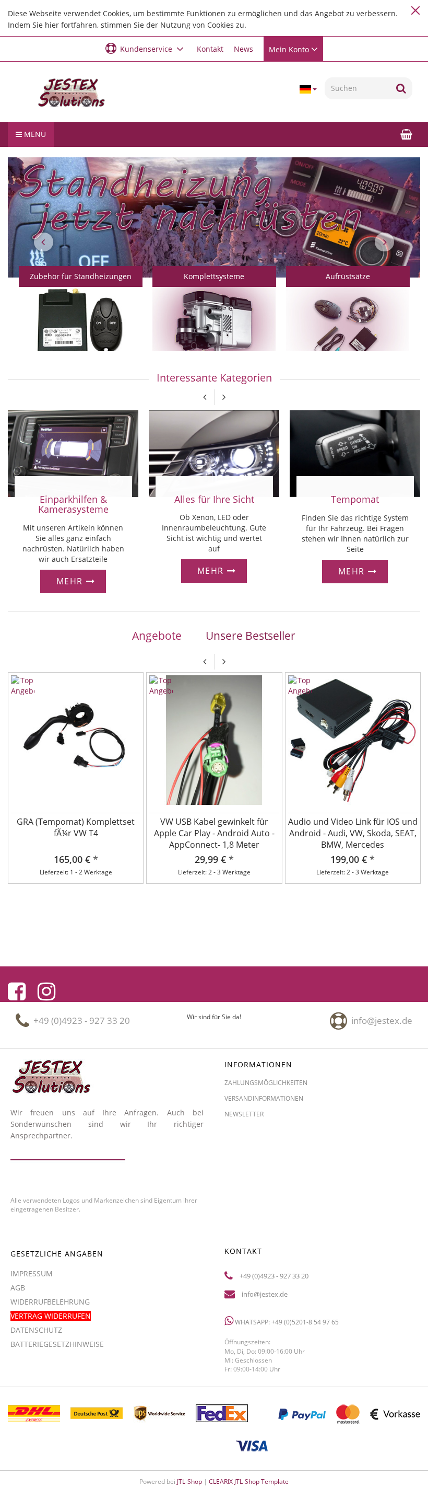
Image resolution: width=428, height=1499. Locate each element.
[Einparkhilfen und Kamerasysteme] (73, 452)
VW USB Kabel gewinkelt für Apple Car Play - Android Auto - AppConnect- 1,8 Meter (214, 833)
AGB (17, 1288)
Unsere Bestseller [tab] (250, 635)
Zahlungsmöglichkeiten (265, 1082)
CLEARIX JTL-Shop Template (249, 1481)
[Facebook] (17, 991)
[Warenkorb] (406, 134)
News (243, 49)
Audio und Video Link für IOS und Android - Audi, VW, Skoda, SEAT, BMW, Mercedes (353, 833)
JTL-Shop (189, 1481)
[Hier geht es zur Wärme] (214, 452)
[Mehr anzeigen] (80, 328)
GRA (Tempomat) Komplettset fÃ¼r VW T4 (76, 827)
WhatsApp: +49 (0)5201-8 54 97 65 (286, 1322)
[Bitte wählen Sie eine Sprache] (308, 89)
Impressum (31, 1273)
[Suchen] (401, 88)
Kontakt (210, 49)
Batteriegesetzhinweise (57, 1344)
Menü (34, 134)
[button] (145, 48)
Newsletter (244, 1114)
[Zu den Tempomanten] (355, 453)
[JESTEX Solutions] (71, 93)
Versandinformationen (263, 1098)
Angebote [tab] (157, 635)
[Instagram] (46, 991)
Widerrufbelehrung (50, 1302)
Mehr (71, 581)
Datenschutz (36, 1330)
